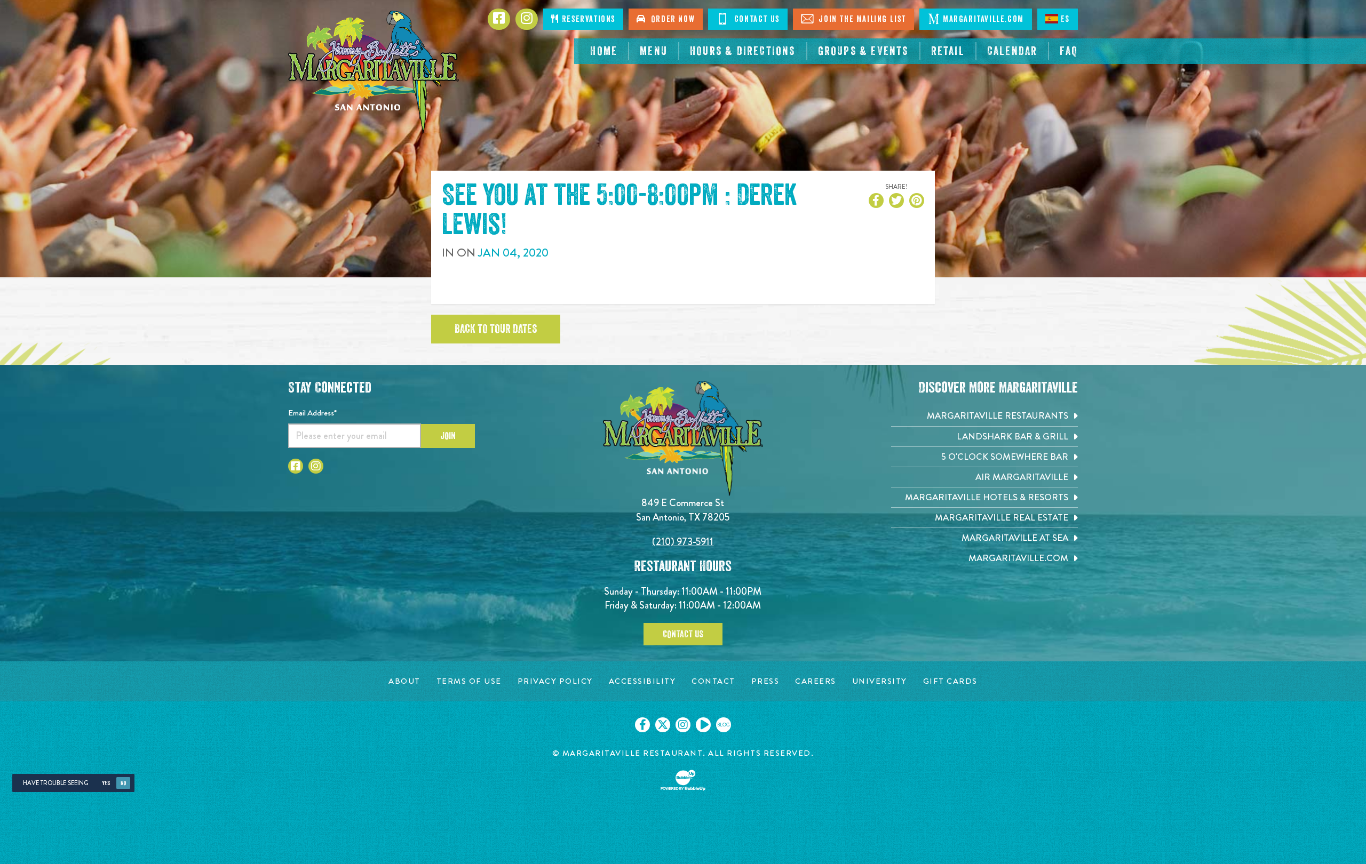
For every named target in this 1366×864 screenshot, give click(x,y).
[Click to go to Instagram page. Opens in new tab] (315, 466)
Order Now (670, 19)
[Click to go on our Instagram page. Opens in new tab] (683, 724)
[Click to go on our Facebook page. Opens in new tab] (642, 724)
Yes (106, 783)
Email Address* (312, 413)
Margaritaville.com (983, 19)
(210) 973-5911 (682, 541)
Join (448, 436)
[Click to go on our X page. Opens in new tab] (662, 724)
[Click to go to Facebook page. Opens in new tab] (295, 466)
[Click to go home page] (373, 72)
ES (1065, 19)
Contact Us (756, 19)
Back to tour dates (496, 329)
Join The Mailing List (861, 19)
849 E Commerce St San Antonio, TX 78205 (682, 509)
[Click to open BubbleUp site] (683, 780)
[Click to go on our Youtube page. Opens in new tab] (703, 724)
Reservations (587, 19)
